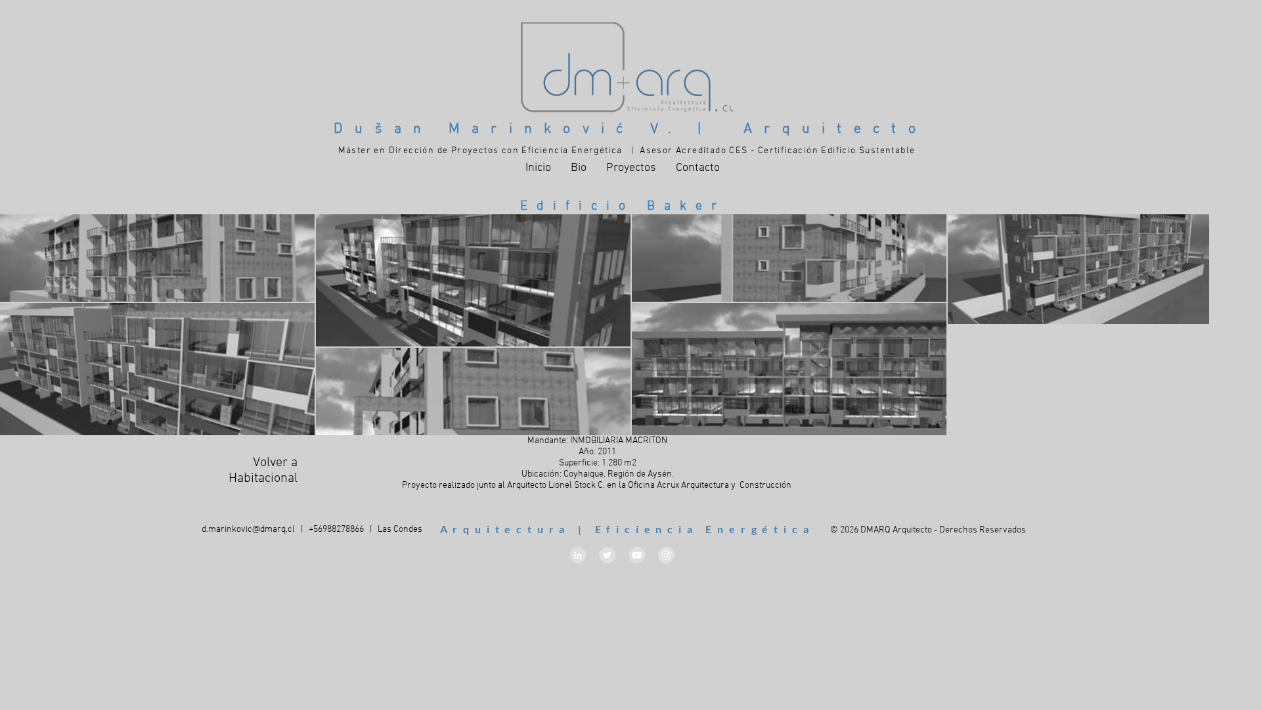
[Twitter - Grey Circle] (607, 555)
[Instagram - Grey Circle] (666, 555)
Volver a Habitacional (263, 470)
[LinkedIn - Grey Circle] (577, 555)
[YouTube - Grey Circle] (637, 555)
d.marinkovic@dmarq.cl (248, 529)
